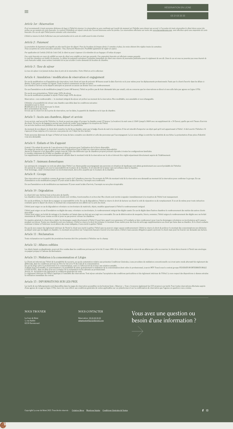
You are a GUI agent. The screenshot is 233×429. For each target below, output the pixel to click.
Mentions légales (93, 411)
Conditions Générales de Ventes (115, 411)
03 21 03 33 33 (95, 318)
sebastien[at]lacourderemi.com (91, 321)
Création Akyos (78, 411)
